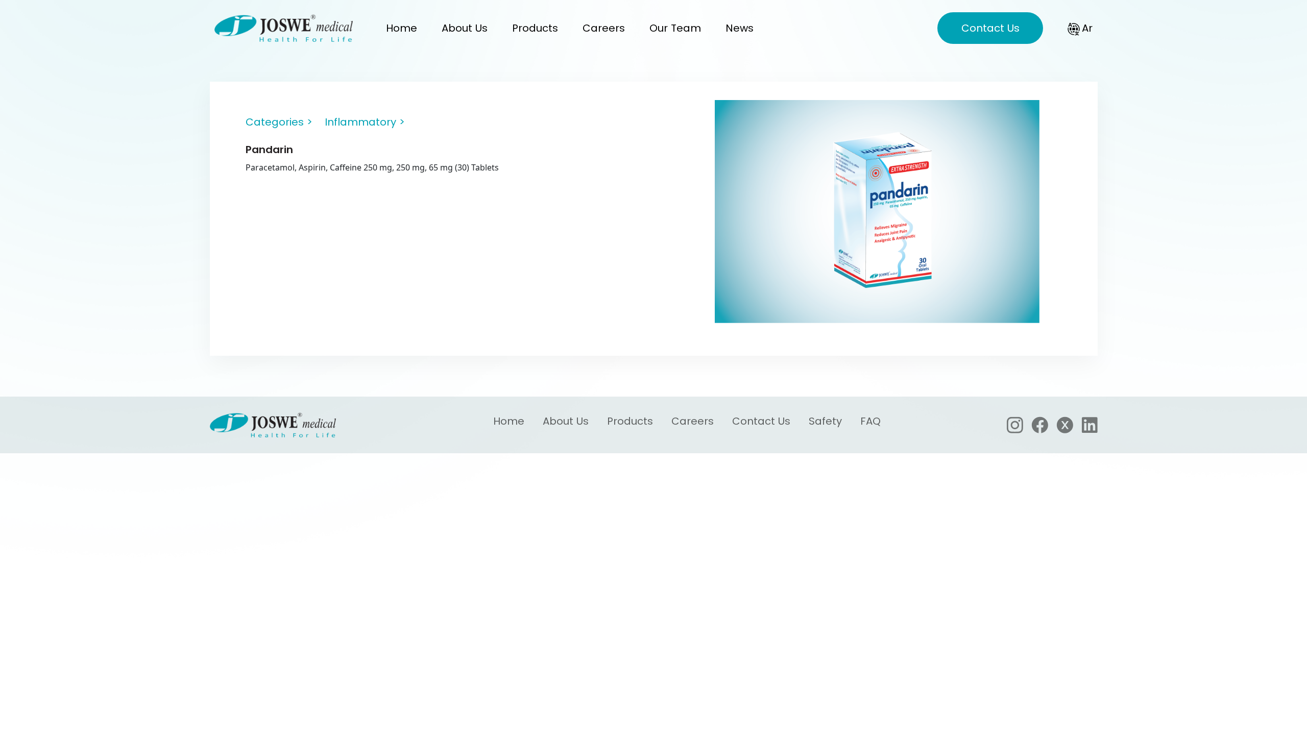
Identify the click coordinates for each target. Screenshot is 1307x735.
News (739, 28)
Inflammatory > (365, 122)
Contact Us (990, 28)
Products (535, 28)
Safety (825, 421)
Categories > (279, 122)
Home (401, 28)
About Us (465, 28)
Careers (604, 28)
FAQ (870, 421)
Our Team (675, 28)
